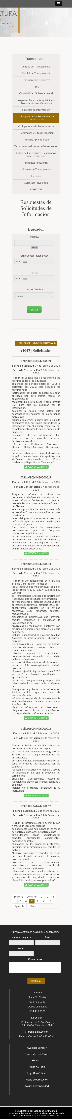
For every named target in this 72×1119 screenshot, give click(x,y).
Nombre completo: (21, 937)
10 (49, 901)
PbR (36, 86)
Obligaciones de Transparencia (36, 126)
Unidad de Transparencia (36, 66)
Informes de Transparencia (36, 169)
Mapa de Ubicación (36, 1079)
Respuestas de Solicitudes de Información (37, 118)
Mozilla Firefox (53, 1115)
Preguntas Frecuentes (36, 162)
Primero (18, 896)
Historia (37, 1060)
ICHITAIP (36, 189)
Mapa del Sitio (36, 1066)
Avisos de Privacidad (36, 182)
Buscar (34, 309)
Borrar (34, 248)
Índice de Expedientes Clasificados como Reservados (36, 154)
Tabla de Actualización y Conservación (36, 146)
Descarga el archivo (37, 467)
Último (32, 905)
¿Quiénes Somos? (37, 1047)
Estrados (36, 176)
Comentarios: (35, 959)
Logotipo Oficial (36, 1073)
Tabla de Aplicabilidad (36, 139)
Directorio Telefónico (36, 1054)
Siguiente (19, 905)
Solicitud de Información (36, 109)
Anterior (32, 896)
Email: (48, 937)
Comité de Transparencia (36, 73)
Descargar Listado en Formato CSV (37, 343)
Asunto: (21, 948)
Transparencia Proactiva (36, 79)
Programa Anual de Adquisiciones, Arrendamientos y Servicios (36, 101)
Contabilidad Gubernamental (36, 93)
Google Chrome (38, 1115)
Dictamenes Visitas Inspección (36, 132)
